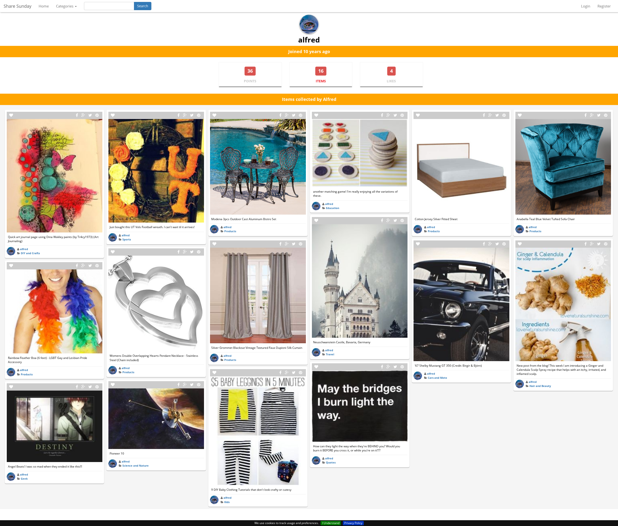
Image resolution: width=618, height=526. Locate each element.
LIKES (391, 81)
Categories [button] (65, 6)
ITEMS (321, 81)
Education (332, 208)
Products (27, 374)
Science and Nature (135, 465)
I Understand (330, 523)
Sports (126, 239)
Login (585, 6)
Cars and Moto (437, 377)
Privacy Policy (353, 523)
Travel (330, 354)
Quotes (331, 462)
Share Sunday (17, 6)
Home (44, 6)
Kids (227, 502)
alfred (24, 249)
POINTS (250, 81)
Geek (24, 478)
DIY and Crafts (30, 253)
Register (604, 6)
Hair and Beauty (540, 386)
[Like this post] (11, 115)
